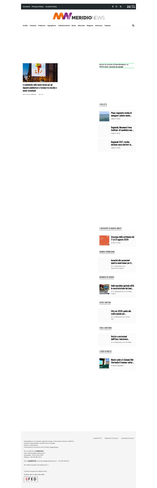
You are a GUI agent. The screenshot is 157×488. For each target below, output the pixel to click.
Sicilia (25, 25)
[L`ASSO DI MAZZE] (105, 349)
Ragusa (90, 25)
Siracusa (98, 25)
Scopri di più (54, 447)
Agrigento (51, 25)
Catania (33, 25)
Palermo (41, 25)
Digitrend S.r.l (44, 465)
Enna (74, 25)
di (112, 243)
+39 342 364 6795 (37, 455)
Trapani (107, 25)
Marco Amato (117, 243)
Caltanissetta (64, 25)
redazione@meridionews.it (36, 453)
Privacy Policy (37, 6)
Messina (81, 25)
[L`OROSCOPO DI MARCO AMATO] (110, 226)
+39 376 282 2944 (36, 457)
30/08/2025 (33, 94)
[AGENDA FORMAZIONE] (107, 249)
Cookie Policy (51, 6)
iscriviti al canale (116, 67)
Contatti (26, 6)
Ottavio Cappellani (118, 365)
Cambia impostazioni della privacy (35, 471)
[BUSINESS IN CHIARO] (106, 275)
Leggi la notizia (115, 119)
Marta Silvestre (26, 94)
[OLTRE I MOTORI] (105, 300)
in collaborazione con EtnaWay (122, 342)
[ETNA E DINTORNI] (105, 325)
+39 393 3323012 (63, 461)
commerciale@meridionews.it (47, 461)
